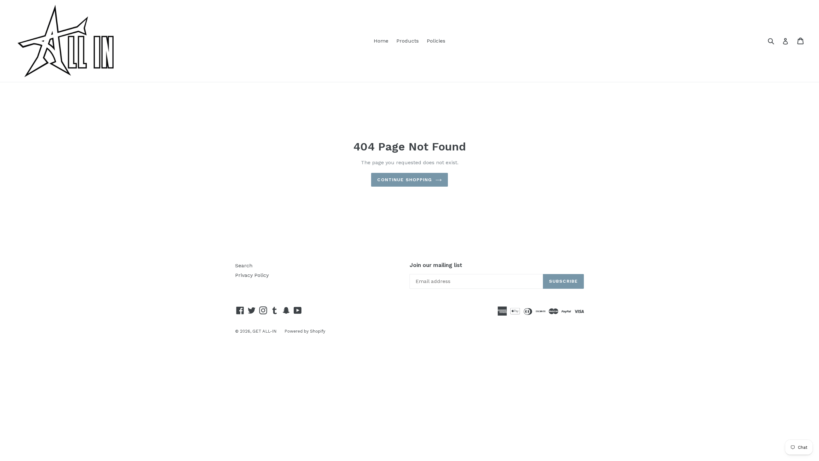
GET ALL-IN (264, 331)
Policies (436, 41)
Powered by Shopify (304, 331)
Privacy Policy (252, 275)
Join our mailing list (436, 265)
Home (381, 41)
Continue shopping (404, 179)
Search (243, 266)
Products (407, 41)
